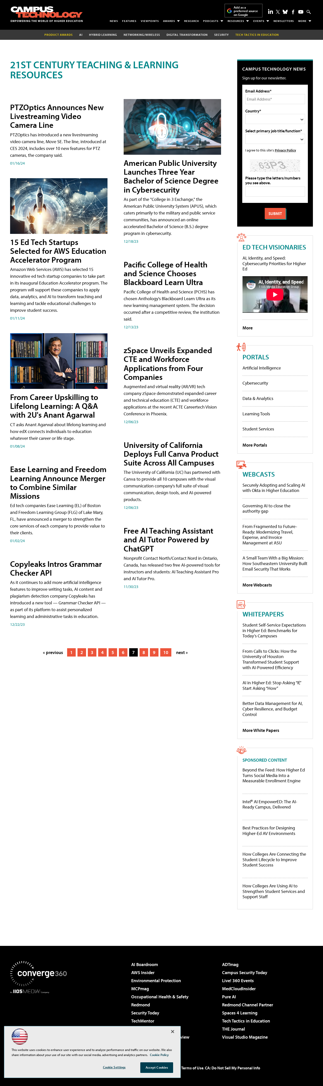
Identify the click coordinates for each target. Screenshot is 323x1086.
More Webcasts (257, 585)
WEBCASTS (259, 474)
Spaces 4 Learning (239, 1013)
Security (221, 35)
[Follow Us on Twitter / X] (278, 12)
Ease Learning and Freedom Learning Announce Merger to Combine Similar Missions (58, 482)
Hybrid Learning (103, 35)
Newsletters (284, 21)
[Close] (172, 1031)
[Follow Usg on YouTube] (300, 11)
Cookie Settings (114, 1067)
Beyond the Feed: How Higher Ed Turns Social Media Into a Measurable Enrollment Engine (274, 775)
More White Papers (261, 730)
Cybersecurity (255, 383)
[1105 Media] (40, 1019)
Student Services (258, 429)
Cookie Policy (159, 1055)
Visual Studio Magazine (245, 1037)
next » (182, 652)
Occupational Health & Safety (160, 997)
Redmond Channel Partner (247, 1005)
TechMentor (142, 1021)
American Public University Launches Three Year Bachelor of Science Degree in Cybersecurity (171, 176)
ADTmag (230, 964)
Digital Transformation (187, 35)
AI (81, 35)
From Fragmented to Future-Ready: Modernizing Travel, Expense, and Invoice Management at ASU (270, 534)
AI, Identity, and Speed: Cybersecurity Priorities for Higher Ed (274, 263)
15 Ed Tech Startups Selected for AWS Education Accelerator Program (58, 251)
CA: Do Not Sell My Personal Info (232, 1067)
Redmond (140, 1005)
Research (191, 21)
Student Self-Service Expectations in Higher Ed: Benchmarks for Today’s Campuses (274, 630)
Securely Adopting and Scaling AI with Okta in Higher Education (274, 487)
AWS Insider (142, 972)
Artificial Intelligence (262, 368)
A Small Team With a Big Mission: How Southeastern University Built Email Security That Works (275, 563)
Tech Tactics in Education (246, 1021)
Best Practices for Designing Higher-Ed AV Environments (269, 830)
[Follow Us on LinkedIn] (270, 11)
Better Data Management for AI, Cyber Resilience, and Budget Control (273, 708)
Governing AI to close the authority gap (266, 508)
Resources (236, 21)
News (114, 21)
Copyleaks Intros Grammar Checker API (56, 568)
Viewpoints (150, 21)
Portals (256, 356)
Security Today (145, 1013)
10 (165, 652)
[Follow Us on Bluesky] (285, 11)
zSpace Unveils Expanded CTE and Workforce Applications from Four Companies (168, 363)
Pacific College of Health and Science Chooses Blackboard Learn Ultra (165, 273)
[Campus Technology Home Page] (46, 14)
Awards (169, 21)
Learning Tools (256, 414)
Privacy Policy (285, 150)
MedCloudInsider (239, 988)
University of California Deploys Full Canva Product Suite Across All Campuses (171, 454)
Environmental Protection (156, 980)
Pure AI (229, 997)
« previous (53, 652)
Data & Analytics (258, 398)
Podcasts (211, 21)
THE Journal (233, 1029)
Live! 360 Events (238, 980)
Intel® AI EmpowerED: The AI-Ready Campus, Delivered (270, 804)
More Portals (255, 445)
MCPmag (140, 988)
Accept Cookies (157, 1067)
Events (258, 21)
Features (129, 21)
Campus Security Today (244, 972)
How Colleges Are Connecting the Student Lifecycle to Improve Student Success (274, 859)
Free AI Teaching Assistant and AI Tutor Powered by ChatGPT (168, 539)
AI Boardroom (144, 964)
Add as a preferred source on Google (246, 11)
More (302, 21)
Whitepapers (263, 613)
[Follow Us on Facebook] (293, 12)
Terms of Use (192, 1067)
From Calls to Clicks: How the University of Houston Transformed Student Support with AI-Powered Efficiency (271, 659)
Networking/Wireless (142, 35)
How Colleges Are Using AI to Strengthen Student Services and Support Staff (274, 891)
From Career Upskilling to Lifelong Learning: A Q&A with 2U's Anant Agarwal (54, 406)
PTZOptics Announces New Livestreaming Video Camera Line (57, 116)
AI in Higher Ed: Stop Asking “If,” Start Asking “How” (272, 685)
